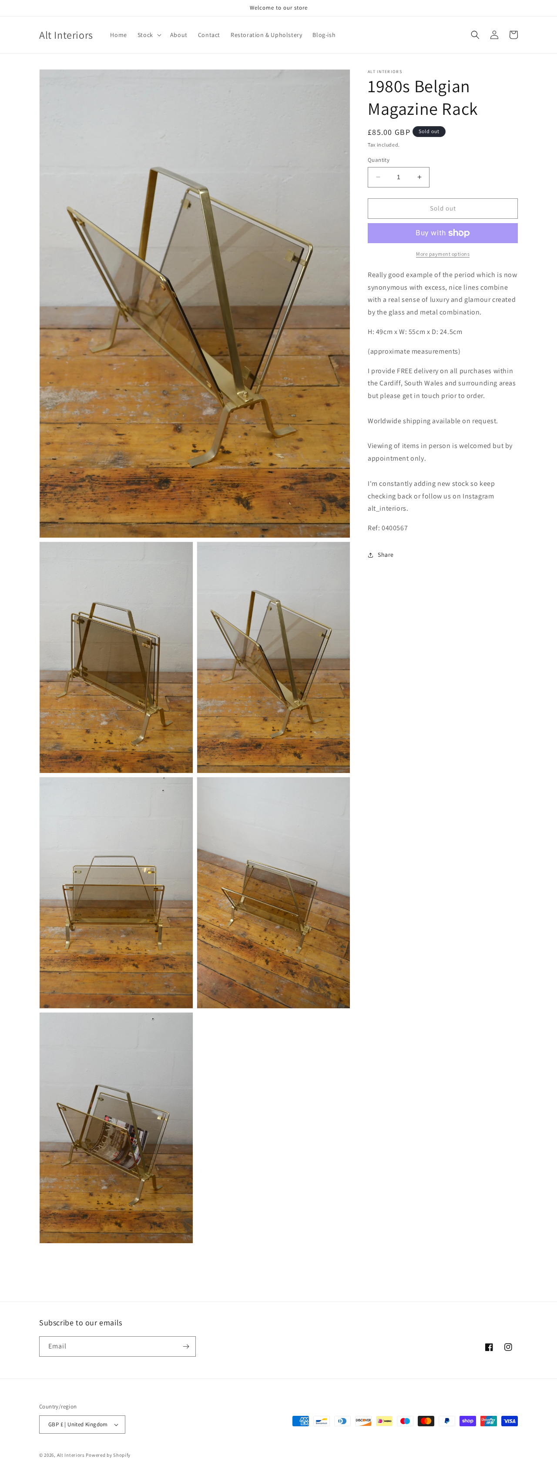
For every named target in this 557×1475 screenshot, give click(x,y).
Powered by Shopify (108, 1455)
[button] (148, 35)
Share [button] (386, 555)
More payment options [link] (443, 254)
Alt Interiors (71, 1455)
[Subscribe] (185, 1346)
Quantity (378, 160)
